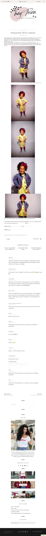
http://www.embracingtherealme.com (18, 363)
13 (41, 238)
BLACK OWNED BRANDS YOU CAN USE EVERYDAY (21, 513)
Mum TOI (10, 339)
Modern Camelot (28, 226)
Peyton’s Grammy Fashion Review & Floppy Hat (10, 248)
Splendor (11, 257)
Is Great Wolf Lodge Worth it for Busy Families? (20, 510)
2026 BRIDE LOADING (15, 511)
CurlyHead (11, 331)
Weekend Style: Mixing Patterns (23, 248)
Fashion (25, 29)
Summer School (14, 508)
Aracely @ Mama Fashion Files (15, 303)
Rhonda (10, 321)
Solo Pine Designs (38, 531)
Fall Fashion (20, 29)
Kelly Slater (11, 290)
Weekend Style (23, 30)
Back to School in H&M (8, 395)
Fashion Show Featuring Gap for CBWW (36, 248)
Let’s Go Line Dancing (15, 506)
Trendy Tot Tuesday (16, 226)
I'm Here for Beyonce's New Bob (36, 395)
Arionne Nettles (12, 269)
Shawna (10, 313)
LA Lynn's (10, 347)
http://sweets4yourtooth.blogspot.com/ (18, 365)
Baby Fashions (13, 29)
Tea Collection (31, 29)
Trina (8, 239)
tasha (10, 379)
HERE (29, 223)
